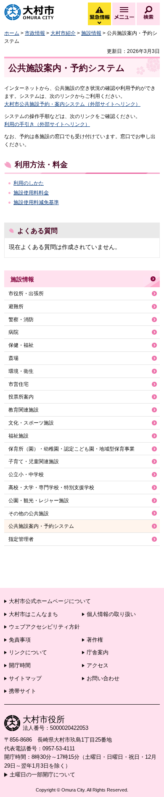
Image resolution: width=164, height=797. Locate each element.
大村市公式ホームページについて (50, 601)
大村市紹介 (63, 33)
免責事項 (20, 640)
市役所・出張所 (26, 293)
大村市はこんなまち (33, 614)
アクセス (97, 665)
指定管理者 (21, 539)
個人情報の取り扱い (111, 614)
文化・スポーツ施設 (31, 423)
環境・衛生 (21, 371)
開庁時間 (20, 665)
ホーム (11, 33)
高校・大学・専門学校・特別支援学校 (51, 487)
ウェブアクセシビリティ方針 (44, 627)
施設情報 (91, 33)
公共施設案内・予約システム (41, 526)
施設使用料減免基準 (36, 202)
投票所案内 (21, 397)
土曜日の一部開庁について (42, 774)
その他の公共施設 (28, 513)
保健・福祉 (21, 345)
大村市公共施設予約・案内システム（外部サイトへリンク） (72, 104)
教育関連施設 (23, 410)
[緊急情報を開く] (99, 23)
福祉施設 (18, 436)
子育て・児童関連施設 (33, 461)
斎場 (13, 358)
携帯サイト (22, 691)
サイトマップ (25, 678)
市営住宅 (18, 384)
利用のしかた (28, 183)
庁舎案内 (97, 652)
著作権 (95, 640)
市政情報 (35, 33)
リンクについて (28, 652)
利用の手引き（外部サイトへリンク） (47, 124)
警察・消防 (21, 319)
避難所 (16, 306)
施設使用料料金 (31, 193)
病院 (13, 332)
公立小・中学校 (26, 474)
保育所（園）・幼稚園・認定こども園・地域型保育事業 (71, 449)
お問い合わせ (103, 678)
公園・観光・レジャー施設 (38, 500)
